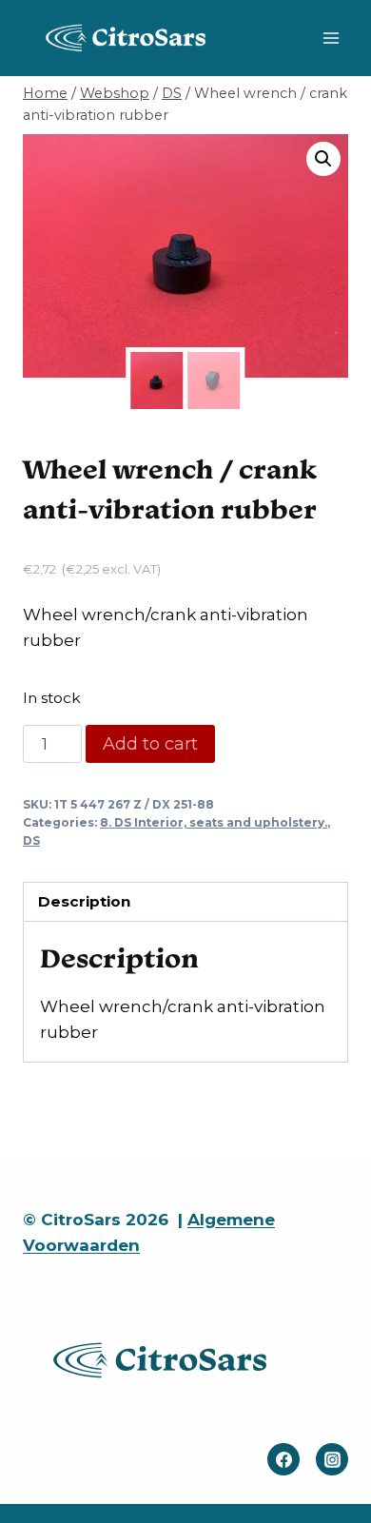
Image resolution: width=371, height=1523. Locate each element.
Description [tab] (84, 901)
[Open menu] (330, 37)
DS (31, 840)
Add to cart (150, 743)
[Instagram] (332, 1459)
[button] (323, 159)
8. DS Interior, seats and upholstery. (213, 822)
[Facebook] (283, 1459)
